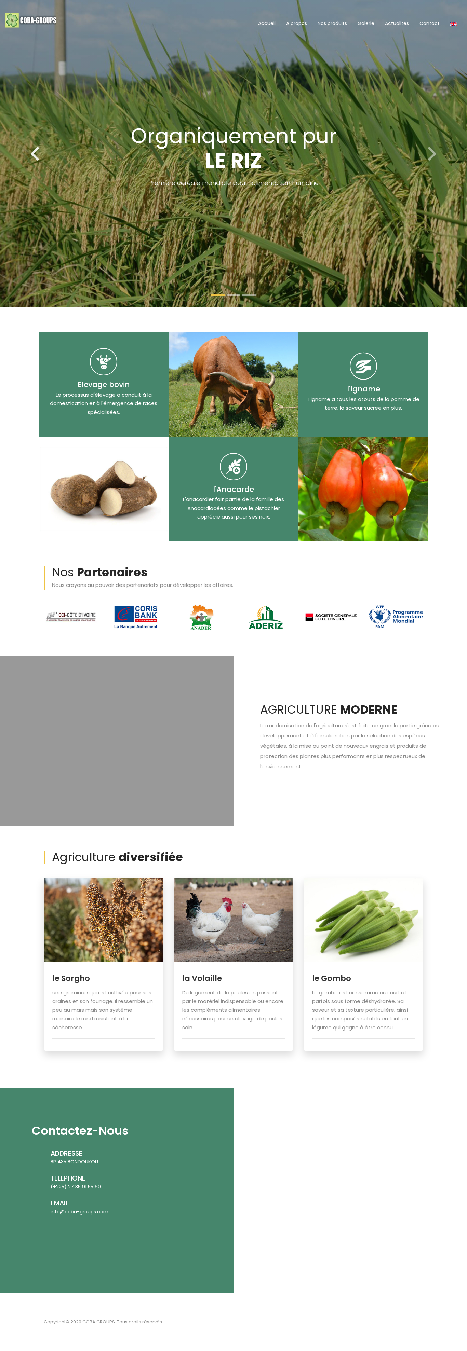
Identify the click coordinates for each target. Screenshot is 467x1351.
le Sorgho (71, 978)
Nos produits (332, 23)
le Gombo (331, 978)
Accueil (267, 23)
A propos (296, 23)
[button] (35, 153)
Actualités (397, 23)
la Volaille (202, 978)
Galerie (366, 23)
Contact (429, 23)
